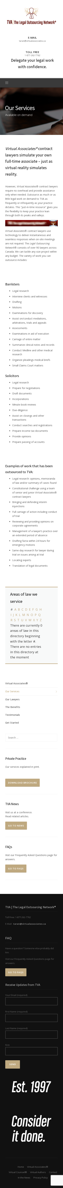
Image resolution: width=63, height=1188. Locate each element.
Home (21, 1166)
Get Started (12, 722)
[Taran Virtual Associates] (31, 16)
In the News (24, 1177)
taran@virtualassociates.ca (32, 40)
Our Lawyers (12, 699)
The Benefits (12, 707)
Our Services (12, 691)
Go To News (16, 825)
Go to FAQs (16, 868)
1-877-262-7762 (32, 55)
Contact (53, 1172)
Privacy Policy (40, 1177)
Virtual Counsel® (18, 1172)
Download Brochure (22, 782)
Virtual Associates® (16, 683)
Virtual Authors (38, 1172)
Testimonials (12, 714)
